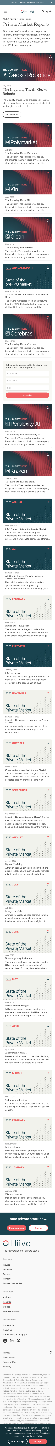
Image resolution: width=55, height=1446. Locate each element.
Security (7, 1366)
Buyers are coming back (17, 626)
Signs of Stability (13, 864)
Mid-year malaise (14, 911)
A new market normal (16, 1053)
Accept (37, 1441)
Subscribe (27, 395)
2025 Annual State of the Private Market (25, 529)
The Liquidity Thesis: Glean (19, 248)
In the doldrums (13, 1147)
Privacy (6, 1352)
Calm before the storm (16, 1100)
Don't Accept (17, 1441)
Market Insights (9, 19)
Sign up (38, 1228)
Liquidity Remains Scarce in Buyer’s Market (27, 817)
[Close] (51, 2)
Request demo (16, 1228)
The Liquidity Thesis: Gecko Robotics (25, 92)
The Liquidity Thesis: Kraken (20, 482)
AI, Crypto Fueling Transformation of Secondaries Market (24, 577)
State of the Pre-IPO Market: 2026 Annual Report (26, 296)
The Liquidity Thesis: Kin (18, 200)
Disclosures (9, 1357)
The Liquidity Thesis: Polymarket (22, 153)
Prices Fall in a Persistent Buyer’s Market (25, 770)
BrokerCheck (19, 1385)
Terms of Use (9, 1362)
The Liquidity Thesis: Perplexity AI (22, 435)
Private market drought (17, 1006)
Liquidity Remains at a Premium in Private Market (26, 721)
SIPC (14, 1377)
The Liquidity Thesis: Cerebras (20, 344)
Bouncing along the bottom (19, 958)
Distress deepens (13, 1194)
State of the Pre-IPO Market (30, 2)
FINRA (7, 1377)
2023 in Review (13, 673)
